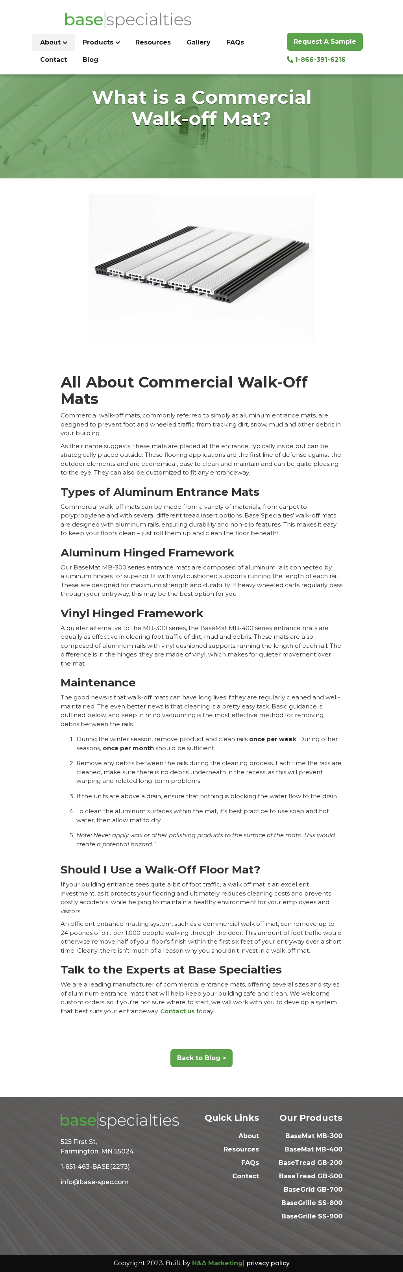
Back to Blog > (201, 1058)
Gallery (199, 42)
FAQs (235, 42)
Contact (53, 59)
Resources (153, 42)
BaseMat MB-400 (313, 1149)
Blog (90, 59)
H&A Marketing (217, 1263)
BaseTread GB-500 (310, 1176)
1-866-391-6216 (316, 59)
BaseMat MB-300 (313, 1136)
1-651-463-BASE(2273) (95, 1166)
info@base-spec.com (95, 1182)
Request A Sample (325, 41)
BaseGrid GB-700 (313, 1189)
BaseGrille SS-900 (311, 1216)
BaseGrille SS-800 (311, 1203)
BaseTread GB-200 (310, 1162)
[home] (115, 20)
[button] (53, 42)
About (248, 1136)
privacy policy (268, 1263)
